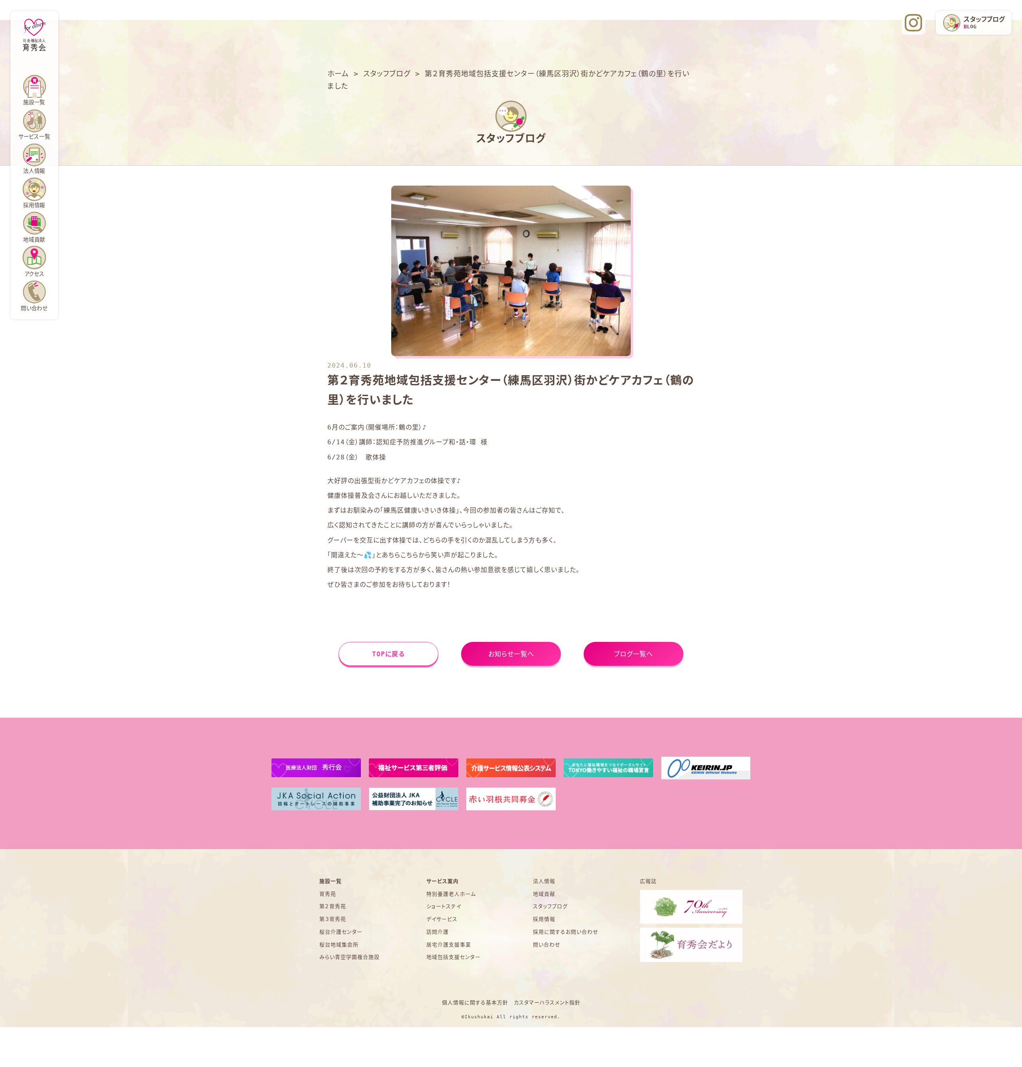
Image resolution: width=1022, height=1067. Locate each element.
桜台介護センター (340, 932)
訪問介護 (437, 932)
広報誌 (648, 881)
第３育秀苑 (332, 919)
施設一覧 (330, 881)
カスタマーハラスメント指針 (547, 1003)
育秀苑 (327, 894)
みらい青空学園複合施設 (349, 957)
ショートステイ (443, 906)
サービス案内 (442, 881)
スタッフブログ (550, 906)
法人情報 (34, 171)
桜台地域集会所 (338, 945)
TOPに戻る (388, 654)
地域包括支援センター (453, 957)
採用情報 (544, 919)
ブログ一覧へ (633, 654)
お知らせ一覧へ (511, 654)
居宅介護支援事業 (448, 945)
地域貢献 (34, 239)
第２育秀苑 (332, 906)
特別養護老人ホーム (451, 894)
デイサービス (442, 919)
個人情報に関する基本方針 (475, 1003)
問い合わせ (34, 308)
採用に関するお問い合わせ (565, 932)
